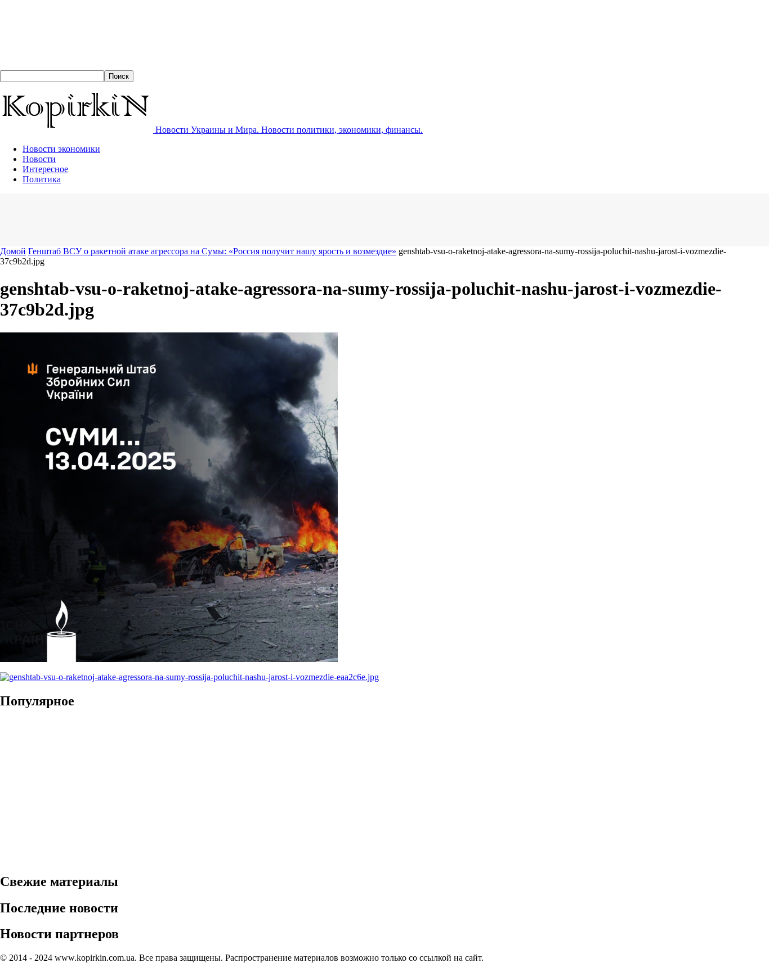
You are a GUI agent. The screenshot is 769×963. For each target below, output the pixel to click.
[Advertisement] (205, 219)
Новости (39, 159)
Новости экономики (61, 149)
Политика (42, 179)
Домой (13, 251)
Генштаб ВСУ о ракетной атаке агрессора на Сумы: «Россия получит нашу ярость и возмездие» (212, 251)
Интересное (45, 169)
